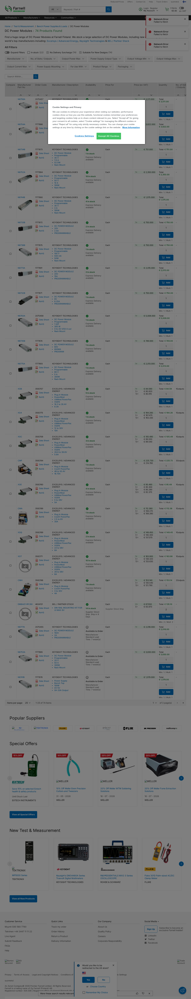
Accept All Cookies (108, 136)
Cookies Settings (84, 136)
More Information (131, 127)
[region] (96, 122)
